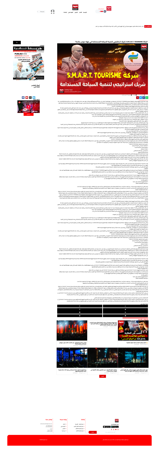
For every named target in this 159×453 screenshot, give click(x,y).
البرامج (76, 12)
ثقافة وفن (137, 372)
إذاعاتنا (65, 12)
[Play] (105, 11)
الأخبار (80, 12)
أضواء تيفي (70, 12)
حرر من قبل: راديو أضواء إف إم (143, 100)
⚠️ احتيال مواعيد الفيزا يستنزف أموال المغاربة (133, 26)
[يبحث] (17, 42)
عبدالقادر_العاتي (105, 439)
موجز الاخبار (136, 344)
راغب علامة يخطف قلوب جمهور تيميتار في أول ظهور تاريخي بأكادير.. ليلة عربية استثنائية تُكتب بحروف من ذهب (134, 370)
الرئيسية (85, 12)
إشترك (92, 432)
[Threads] (51, 13)
